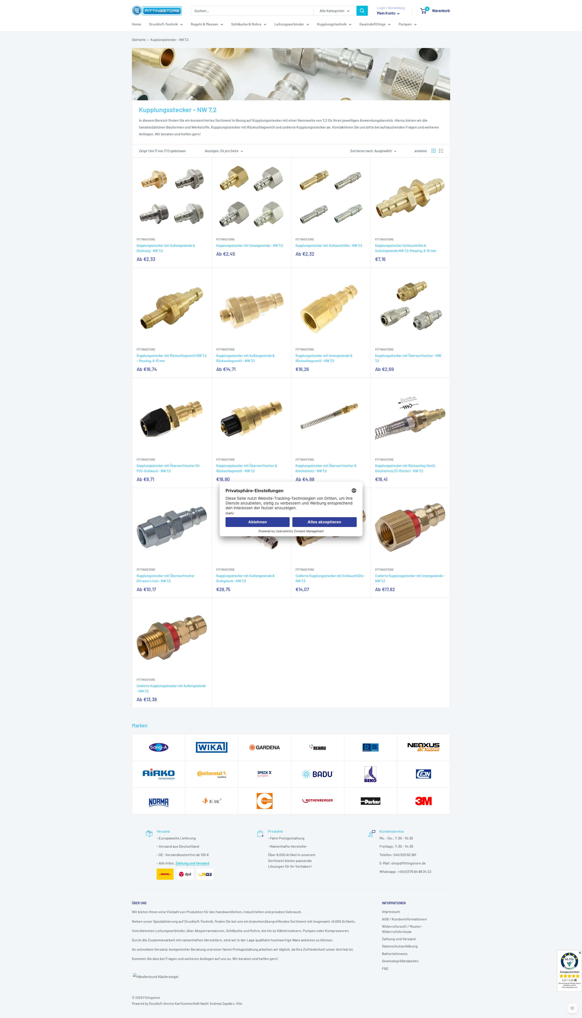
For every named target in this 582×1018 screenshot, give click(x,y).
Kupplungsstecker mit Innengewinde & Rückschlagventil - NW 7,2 (324, 358)
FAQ (385, 968)
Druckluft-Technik (163, 24)
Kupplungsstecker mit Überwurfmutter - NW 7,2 (408, 358)
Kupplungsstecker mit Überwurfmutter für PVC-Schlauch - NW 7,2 (168, 468)
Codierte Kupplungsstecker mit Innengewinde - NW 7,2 (410, 578)
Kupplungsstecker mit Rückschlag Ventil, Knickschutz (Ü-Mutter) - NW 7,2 (405, 468)
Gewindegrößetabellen (400, 961)
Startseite (139, 40)
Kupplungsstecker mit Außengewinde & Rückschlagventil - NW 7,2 (245, 358)
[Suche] (362, 11)
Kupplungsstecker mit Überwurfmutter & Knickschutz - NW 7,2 (326, 468)
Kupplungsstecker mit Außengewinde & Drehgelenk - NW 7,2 (245, 578)
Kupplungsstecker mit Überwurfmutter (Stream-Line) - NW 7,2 (166, 578)
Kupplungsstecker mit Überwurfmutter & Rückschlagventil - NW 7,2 (246, 468)
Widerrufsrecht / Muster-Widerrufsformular (402, 928)
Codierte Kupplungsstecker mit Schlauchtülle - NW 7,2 (330, 578)
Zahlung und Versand (192, 863)
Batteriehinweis (395, 953)
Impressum (391, 911)
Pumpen (405, 24)
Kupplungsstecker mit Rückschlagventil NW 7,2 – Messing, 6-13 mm (171, 358)
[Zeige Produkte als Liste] (441, 151)
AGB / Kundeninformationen (404, 919)
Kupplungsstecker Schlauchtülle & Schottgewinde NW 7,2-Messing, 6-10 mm (405, 248)
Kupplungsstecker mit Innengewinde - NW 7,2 (249, 245)
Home (136, 24)
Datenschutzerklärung (400, 946)
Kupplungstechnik (331, 24)
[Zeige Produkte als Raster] (433, 151)
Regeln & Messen (204, 24)
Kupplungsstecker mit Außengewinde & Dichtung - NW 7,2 (166, 248)
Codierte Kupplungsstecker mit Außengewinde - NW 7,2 (171, 688)
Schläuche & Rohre (246, 24)
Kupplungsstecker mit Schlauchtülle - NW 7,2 (329, 245)
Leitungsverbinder (289, 24)
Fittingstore (146, 239)
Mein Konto (386, 13)
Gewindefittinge (372, 24)
